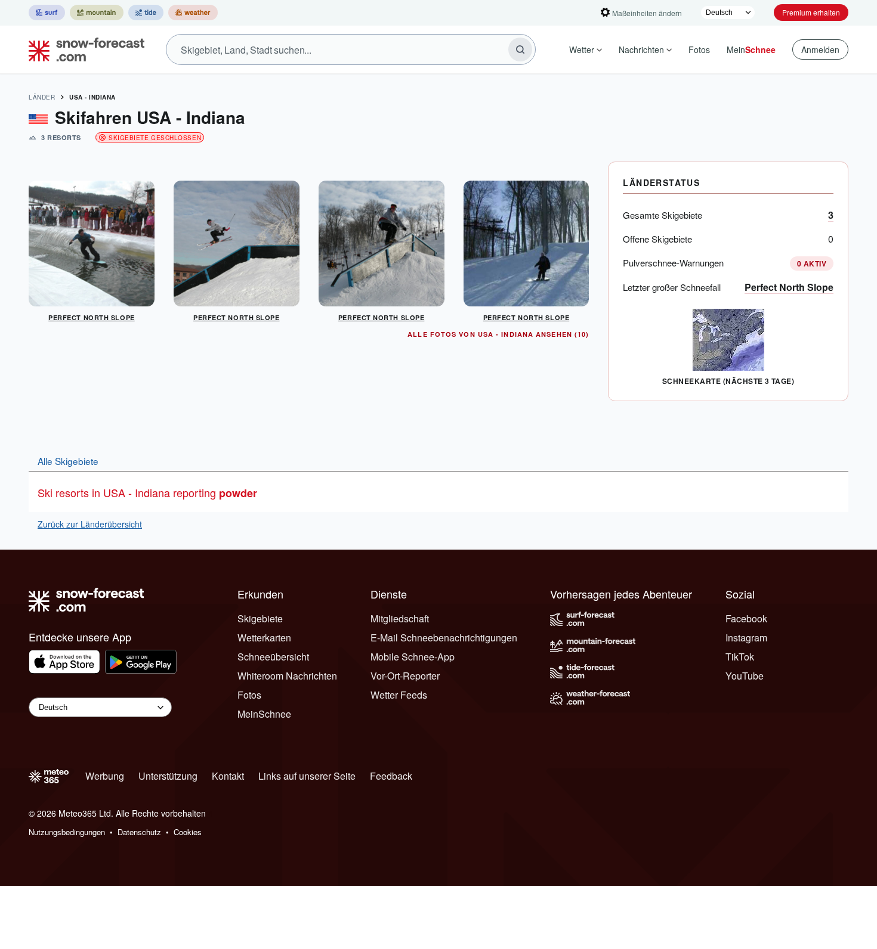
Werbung (104, 776)
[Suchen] (520, 49)
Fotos (699, 49)
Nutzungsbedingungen (67, 832)
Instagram (746, 637)
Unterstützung (167, 776)
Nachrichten (641, 49)
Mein (751, 49)
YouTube (744, 676)
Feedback (391, 776)
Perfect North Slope (789, 287)
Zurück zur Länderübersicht (90, 524)
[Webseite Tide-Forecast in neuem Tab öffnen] (145, 12)
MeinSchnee (264, 714)
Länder (42, 97)
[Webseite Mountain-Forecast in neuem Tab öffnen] (96, 12)
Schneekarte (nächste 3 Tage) (728, 381)
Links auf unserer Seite (307, 776)
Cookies (188, 832)
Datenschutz (139, 832)
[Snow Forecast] (83, 49)
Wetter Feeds (398, 695)
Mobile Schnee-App (412, 656)
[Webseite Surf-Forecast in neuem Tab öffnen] (47, 12)
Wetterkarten (264, 637)
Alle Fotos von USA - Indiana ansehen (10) (498, 334)
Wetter (581, 49)
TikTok (739, 656)
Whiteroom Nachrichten (287, 676)
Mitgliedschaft (399, 618)
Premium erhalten (811, 12)
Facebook (746, 618)
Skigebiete (260, 618)
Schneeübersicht (273, 656)
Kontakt (228, 776)
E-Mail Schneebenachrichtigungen (443, 637)
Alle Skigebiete (68, 460)
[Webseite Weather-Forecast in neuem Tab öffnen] (193, 12)
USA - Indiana (92, 97)
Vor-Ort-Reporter (405, 676)
